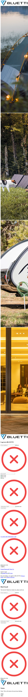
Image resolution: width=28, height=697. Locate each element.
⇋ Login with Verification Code (8, 536)
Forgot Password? (5, 569)
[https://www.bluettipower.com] (14, 5)
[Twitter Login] (10, 573)
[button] (3, 508)
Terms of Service (10, 577)
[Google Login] (4, 573)
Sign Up (12, 569)
